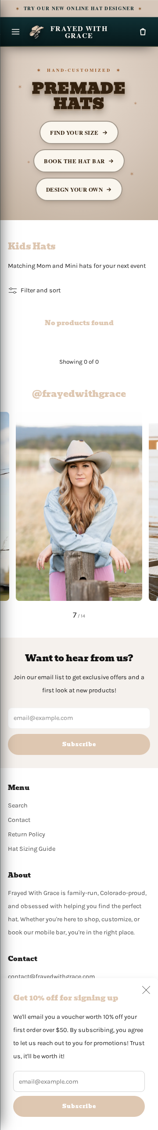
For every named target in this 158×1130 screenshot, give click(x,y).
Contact (19, 820)
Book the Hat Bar (74, 161)
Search (18, 805)
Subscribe (79, 1106)
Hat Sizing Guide (31, 849)
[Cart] (142, 32)
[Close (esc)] (146, 990)
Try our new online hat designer (79, 8)
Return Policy (26, 834)
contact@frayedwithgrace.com (51, 976)
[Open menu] (15, 32)
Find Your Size (74, 132)
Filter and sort (41, 290)
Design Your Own (74, 189)
